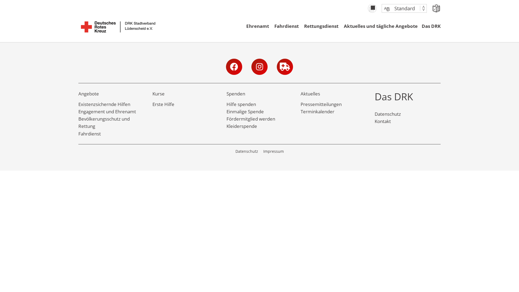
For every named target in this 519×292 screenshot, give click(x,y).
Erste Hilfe (163, 104)
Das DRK (431, 26)
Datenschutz (388, 114)
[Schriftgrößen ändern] (401, 8)
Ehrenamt (257, 26)
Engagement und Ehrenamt (107, 111)
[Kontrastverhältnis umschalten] (372, 8)
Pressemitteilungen (321, 104)
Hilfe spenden (241, 104)
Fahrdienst (286, 26)
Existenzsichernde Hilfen (104, 104)
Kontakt (383, 121)
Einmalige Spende (245, 111)
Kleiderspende (242, 126)
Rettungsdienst (321, 26)
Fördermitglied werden (251, 119)
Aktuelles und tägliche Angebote (381, 26)
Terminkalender (317, 111)
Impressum (273, 151)
